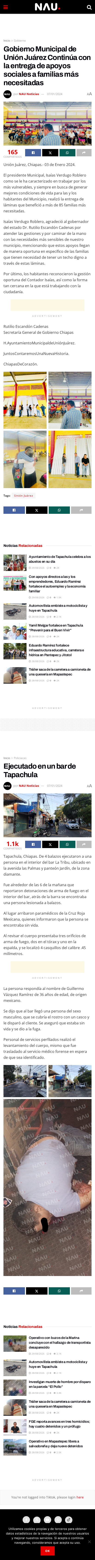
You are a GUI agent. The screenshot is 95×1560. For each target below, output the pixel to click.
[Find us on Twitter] (37, 1520)
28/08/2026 (38, 616)
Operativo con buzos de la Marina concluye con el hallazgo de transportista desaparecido (60, 1342)
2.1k (58, 616)
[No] (89, 1541)
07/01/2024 (54, 94)
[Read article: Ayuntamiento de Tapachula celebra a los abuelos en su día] (15, 562)
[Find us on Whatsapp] (58, 1519)
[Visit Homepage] (47, 6)
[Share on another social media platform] (84, 152)
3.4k (58, 1392)
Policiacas (20, 758)
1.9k (58, 597)
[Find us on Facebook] (26, 1519)
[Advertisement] (47, 24)
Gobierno (20, 40)
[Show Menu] (5, 7)
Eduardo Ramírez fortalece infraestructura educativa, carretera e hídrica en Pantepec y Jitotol (56, 650)
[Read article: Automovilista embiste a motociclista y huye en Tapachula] (15, 611)
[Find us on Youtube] (47, 1519)
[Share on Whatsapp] (67, 152)
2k (57, 567)
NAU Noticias (29, 94)
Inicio (6, 40)
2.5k (58, 1452)
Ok (47, 1551)
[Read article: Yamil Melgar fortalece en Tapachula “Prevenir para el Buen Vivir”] (15, 631)
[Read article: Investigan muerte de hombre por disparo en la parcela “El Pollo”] (15, 1388)
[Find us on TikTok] (68, 1520)
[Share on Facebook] (33, 152)
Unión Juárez (23, 496)
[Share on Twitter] (50, 152)
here (80, 1497)
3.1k (58, 1353)
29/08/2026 (38, 567)
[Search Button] (89, 7)
